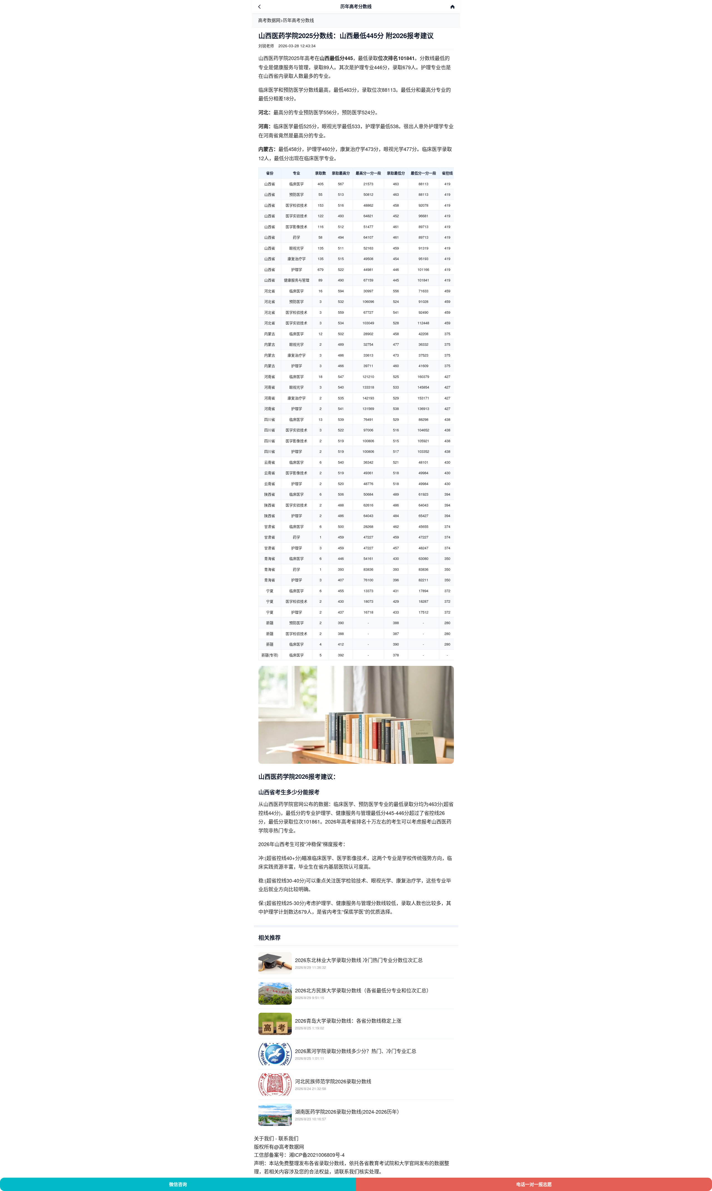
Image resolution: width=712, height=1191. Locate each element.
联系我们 (288, 1138)
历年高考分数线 (298, 20)
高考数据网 (269, 20)
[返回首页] (452, 6)
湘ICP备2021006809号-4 (317, 1154)
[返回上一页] (259, 6)
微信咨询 (178, 1184)
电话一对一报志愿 (534, 1184)
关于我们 (264, 1138)
